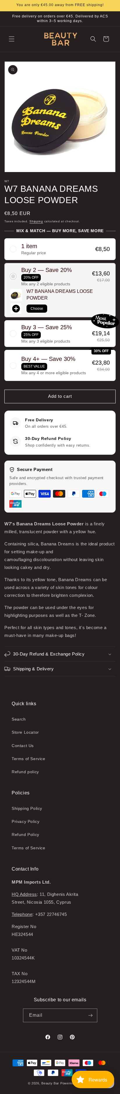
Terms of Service (28, 758)
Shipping (36, 221)
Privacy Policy (25, 821)
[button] (11, 39)
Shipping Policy (27, 808)
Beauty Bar (50, 1083)
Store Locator (25, 732)
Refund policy (25, 771)
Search (19, 719)
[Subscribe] (90, 1015)
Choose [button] (37, 309)
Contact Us (23, 745)
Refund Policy (25, 834)
